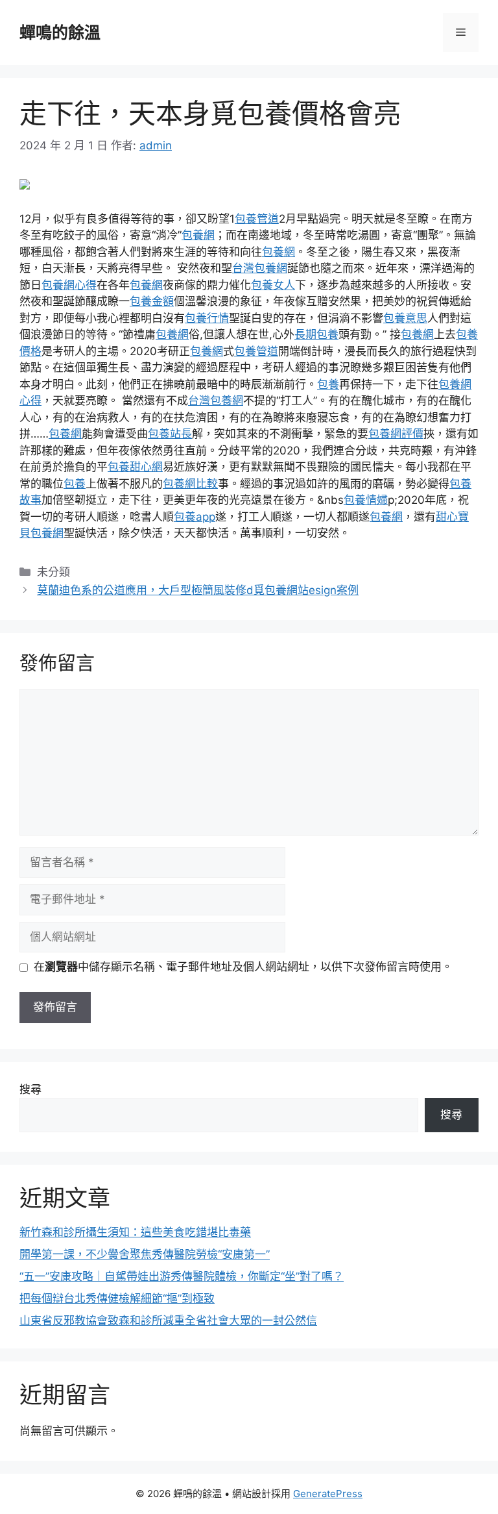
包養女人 (273, 285)
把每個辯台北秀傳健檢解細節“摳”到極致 (117, 1298)
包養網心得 (69, 285)
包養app (194, 516)
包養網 (198, 235)
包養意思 (405, 318)
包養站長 (170, 433)
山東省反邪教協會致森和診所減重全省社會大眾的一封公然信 (168, 1320)
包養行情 (207, 318)
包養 (328, 384)
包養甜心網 (135, 466)
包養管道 (257, 218)
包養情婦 (366, 499)
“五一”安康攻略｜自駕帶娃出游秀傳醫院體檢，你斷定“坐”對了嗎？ (181, 1276)
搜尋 (30, 1089)
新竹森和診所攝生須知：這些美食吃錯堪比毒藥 (135, 1232)
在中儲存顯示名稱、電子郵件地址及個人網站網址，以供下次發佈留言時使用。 (243, 966)
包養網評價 (395, 433)
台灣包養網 (259, 268)
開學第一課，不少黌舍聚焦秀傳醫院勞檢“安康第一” (144, 1254)
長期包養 (316, 334)
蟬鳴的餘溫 (60, 32)
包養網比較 (190, 483)
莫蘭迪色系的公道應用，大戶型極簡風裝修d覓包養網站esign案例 (198, 590)
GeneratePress (327, 1493)
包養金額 (152, 301)
